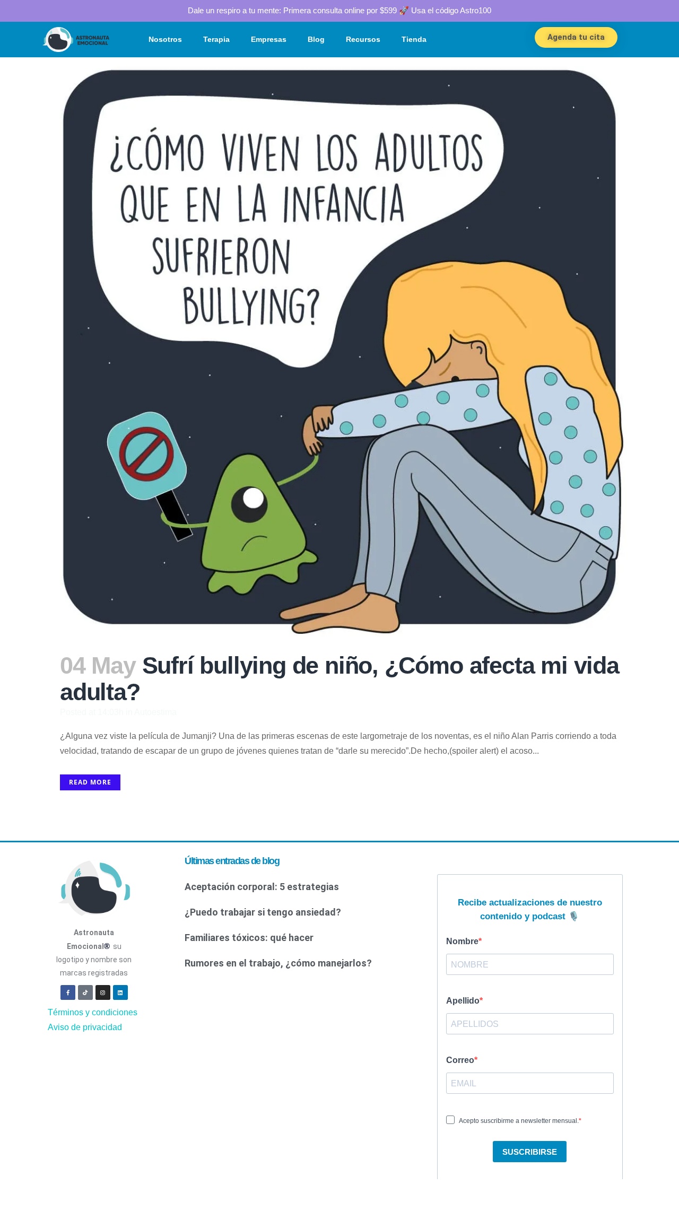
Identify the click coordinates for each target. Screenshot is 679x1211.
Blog (316, 39)
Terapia (216, 39)
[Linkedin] (120, 992)
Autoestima (155, 712)
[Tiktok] (85, 992)
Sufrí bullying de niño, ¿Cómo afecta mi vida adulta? (339, 678)
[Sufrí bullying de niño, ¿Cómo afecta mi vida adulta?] (339, 348)
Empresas (268, 39)
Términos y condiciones (92, 1012)
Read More (90, 782)
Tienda (414, 39)
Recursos (363, 39)
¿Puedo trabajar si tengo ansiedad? (263, 912)
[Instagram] (102, 992)
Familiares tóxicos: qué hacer (249, 937)
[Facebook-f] (67, 992)
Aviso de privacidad (85, 1027)
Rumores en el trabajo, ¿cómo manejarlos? (278, 963)
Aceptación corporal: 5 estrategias (262, 886)
